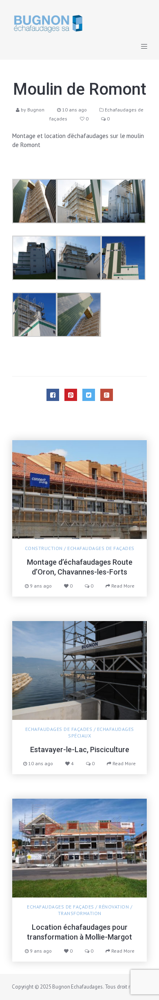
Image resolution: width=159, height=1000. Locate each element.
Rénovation (114, 907)
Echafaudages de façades (101, 548)
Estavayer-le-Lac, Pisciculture (79, 749)
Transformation (80, 913)
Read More (122, 586)
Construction (44, 548)
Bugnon (35, 110)
